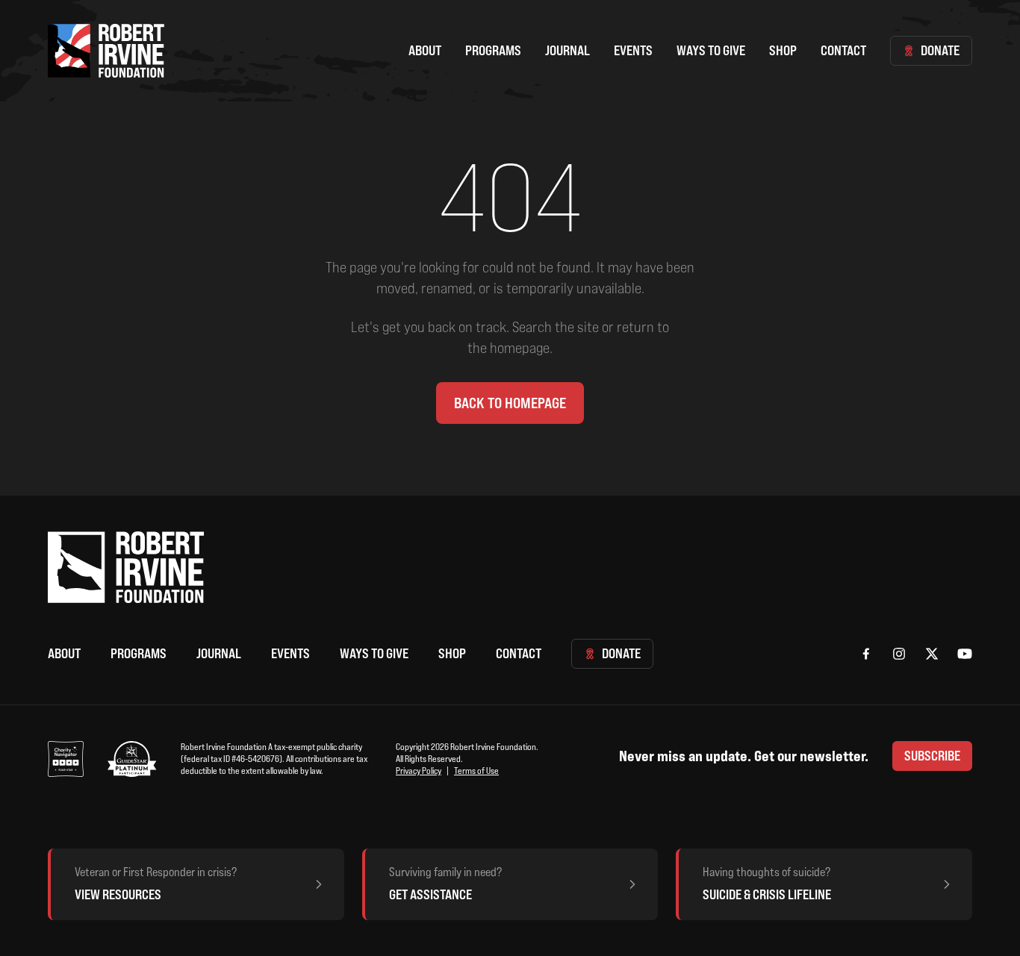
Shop (783, 50)
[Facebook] (866, 653)
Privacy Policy (418, 770)
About (424, 50)
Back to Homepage (510, 403)
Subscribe (932, 755)
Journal (567, 50)
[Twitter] (931, 653)
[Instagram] (899, 653)
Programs (493, 50)
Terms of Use (476, 770)
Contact (843, 50)
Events (633, 50)
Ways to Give (711, 50)
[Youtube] (964, 653)
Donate (940, 50)
